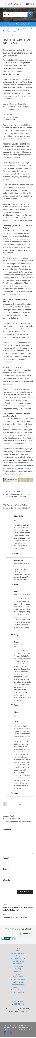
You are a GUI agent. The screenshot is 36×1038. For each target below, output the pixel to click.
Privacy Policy (18, 987)
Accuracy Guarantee (18, 979)
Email (6, 869)
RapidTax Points (18, 977)
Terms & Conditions (18, 985)
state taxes (24, 496)
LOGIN (31, 4)
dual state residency (14, 494)
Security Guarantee (18, 982)
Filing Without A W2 (18, 953)
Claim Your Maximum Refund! (18, 24)
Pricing (18, 956)
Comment (7, 829)
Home (5, 29)
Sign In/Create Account (18, 958)
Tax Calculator (18, 966)
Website (6, 880)
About (18, 951)
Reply (16, 553)
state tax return (12, 496)
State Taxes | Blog (13, 29)
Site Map (18, 974)
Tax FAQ (18, 969)
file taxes (26, 494)
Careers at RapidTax (18, 990)
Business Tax (18, 971)
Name (6, 858)
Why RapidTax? (18, 964)
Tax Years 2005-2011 (18, 992)
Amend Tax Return (18, 961)
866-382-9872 (19, 1004)
